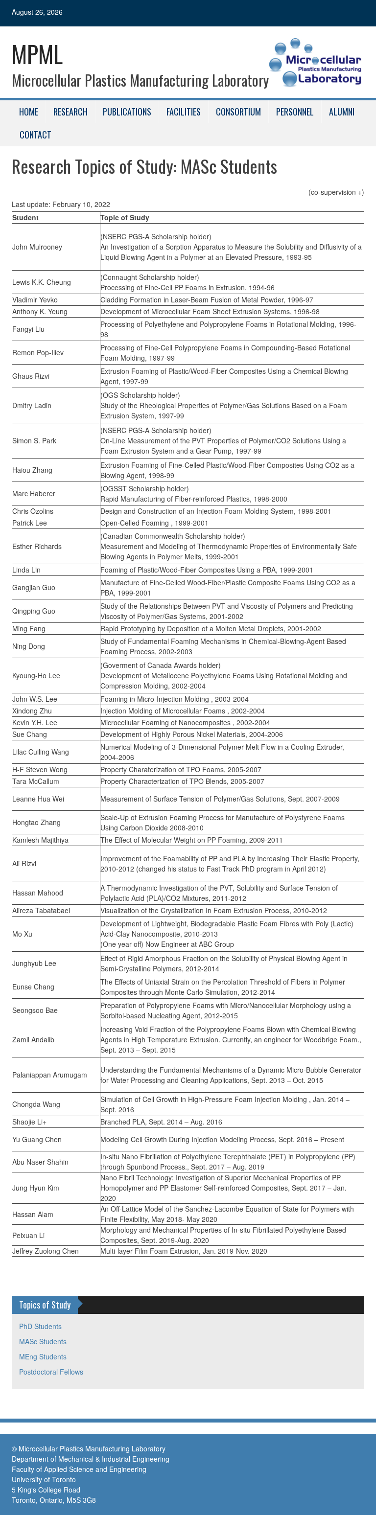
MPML (37, 53)
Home (28, 111)
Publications (127, 111)
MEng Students (43, 1356)
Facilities (183, 111)
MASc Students (43, 1341)
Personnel (295, 111)
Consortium (238, 111)
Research (70, 111)
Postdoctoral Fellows (51, 1372)
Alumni (341, 111)
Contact (35, 134)
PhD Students (40, 1326)
